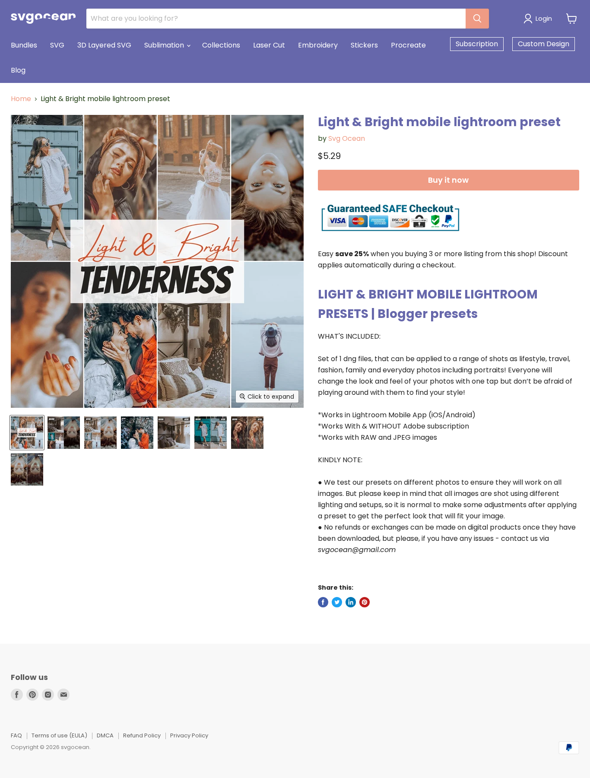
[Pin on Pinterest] (364, 602)
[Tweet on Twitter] (337, 602)
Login (544, 18)
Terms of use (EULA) (59, 735)
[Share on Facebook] (323, 602)
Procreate (408, 45)
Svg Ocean (346, 138)
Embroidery (318, 45)
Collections (221, 45)
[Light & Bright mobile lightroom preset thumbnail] (27, 433)
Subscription (477, 44)
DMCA (105, 735)
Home (21, 99)
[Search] (477, 19)
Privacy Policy (189, 735)
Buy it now (448, 180)
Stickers (364, 45)
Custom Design (543, 44)
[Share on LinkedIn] (351, 602)
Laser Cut (269, 45)
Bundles (24, 45)
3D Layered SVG (104, 45)
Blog (18, 70)
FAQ (16, 735)
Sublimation (165, 45)
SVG (57, 45)
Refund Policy (142, 735)
